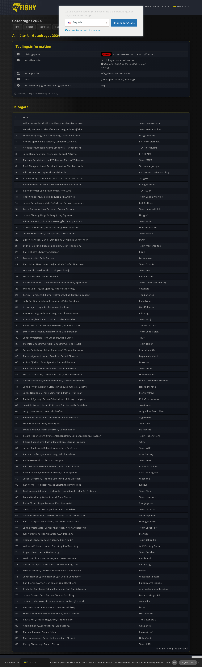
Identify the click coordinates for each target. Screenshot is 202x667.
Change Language (124, 22)
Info (164, 6)
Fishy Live (150, 6)
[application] (157, 6)
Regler (29, 26)
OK (174, 662)
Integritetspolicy (188, 662)
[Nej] (198, 662)
